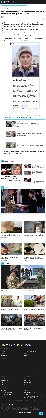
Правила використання (29, 392)
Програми (3, 396)
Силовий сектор (5, 376)
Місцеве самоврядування (32, 5)
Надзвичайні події (28, 367)
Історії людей (26, 376)
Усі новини (18, 2)
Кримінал (40, 5)
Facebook (35, 151)
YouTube (18, 153)
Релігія (25, 378)
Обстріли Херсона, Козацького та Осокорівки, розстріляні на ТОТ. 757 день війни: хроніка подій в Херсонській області (30, 145)
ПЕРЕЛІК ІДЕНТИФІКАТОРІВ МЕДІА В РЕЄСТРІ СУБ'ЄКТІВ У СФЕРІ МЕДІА (33, 397)
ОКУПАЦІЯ (3, 353)
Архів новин (26, 390)
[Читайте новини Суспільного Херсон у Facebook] (2, 404)
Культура (25, 363)
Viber (5, 153)
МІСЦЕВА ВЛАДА (12, 5)
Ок (41, 413)
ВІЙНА (24, 353)
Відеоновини (4, 384)
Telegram (41, 151)
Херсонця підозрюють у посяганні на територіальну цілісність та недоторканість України (28, 125)
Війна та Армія (27, 382)
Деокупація (4, 355)
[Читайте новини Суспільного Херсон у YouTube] (9, 404)
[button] (2, 23)
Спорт (2, 382)
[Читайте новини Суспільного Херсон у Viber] (12, 404)
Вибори (3, 367)
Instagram (11, 153)
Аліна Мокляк (7, 16)
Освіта (25, 365)
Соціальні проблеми (28, 380)
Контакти (3, 390)
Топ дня (25, 384)
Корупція (25, 361)
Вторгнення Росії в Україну (21, 5)
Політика (3, 378)
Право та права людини (7, 374)
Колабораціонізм (5, 5)
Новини (3, 351)
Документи (26, 394)
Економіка (4, 365)
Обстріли (25, 355)
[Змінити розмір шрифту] (43, 19)
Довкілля (3, 370)
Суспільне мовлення (6, 392)
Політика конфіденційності (8, 394)
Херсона (33, 23)
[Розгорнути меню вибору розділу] (13, 2)
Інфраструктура (27, 372)
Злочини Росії (4, 380)
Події (2, 361)
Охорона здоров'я (28, 370)
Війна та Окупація (5, 8)
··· (32, 2)
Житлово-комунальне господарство (10, 372)
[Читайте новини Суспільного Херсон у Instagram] (6, 404)
